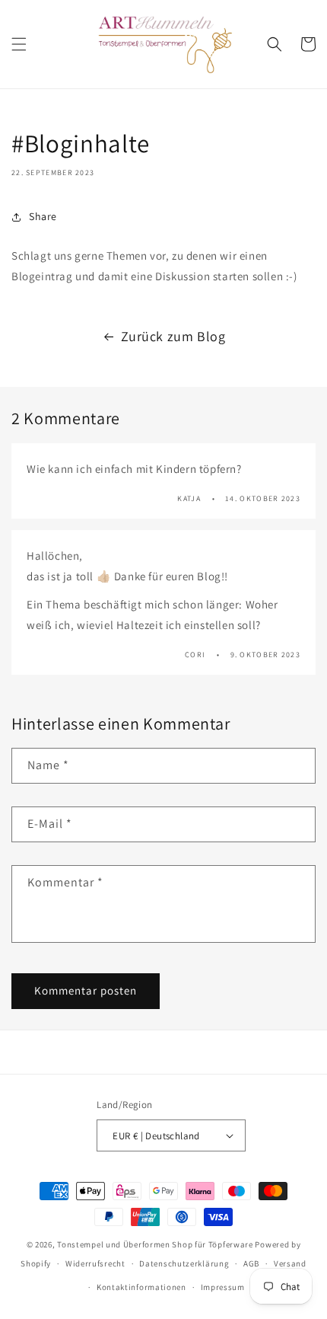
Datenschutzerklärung (184, 1263)
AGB (251, 1263)
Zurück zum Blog (173, 336)
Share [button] (43, 216)
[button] (19, 44)
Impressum (223, 1287)
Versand (290, 1263)
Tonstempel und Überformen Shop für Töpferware (155, 1244)
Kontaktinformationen (141, 1287)
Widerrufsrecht (95, 1263)
